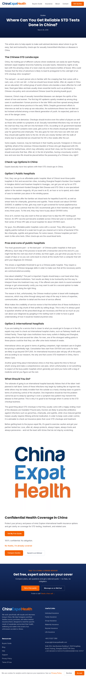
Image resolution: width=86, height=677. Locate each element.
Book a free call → (48, 593)
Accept (79, 673)
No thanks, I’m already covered (18, 546)
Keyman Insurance (51, 628)
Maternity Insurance (52, 624)
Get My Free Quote (15, 533)
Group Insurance (51, 621)
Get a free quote (30, 588)
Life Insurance (50, 632)
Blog (3, 647)
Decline (69, 673)
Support (5, 655)
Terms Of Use (7, 662)
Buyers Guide (37, 4)
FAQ (3, 651)
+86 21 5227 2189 (51, 638)
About (57, 4)
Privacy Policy (7, 658)
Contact (65, 4)
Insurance (48, 4)
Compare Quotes (14, 553)
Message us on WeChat (53, 588)
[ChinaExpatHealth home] (14, 3)
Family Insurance (51, 617)
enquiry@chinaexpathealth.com (56, 642)
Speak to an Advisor (34, 553)
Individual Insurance (52, 613)
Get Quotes (77, 4)
